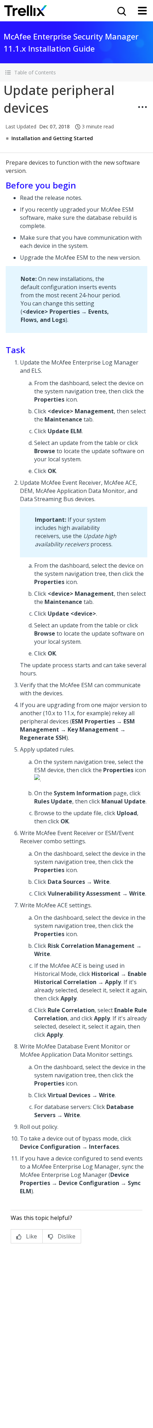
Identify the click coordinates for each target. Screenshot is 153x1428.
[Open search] (121, 10)
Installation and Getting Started (52, 138)
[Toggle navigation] (142, 10)
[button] (76, 72)
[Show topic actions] (142, 107)
